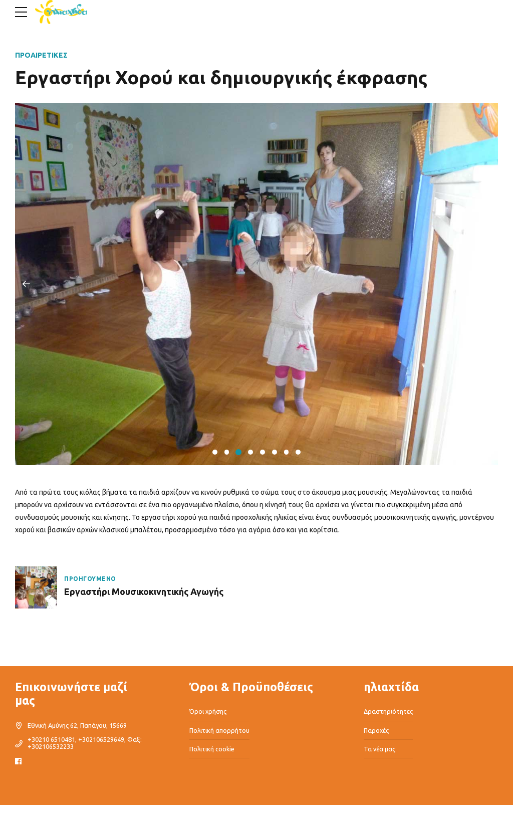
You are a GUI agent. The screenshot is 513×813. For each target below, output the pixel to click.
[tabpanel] (256, 284)
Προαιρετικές (41, 55)
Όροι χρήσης (207, 711)
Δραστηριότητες (388, 711)
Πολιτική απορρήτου (219, 730)
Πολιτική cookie (211, 748)
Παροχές (376, 730)
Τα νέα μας (379, 748)
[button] (26, 284)
